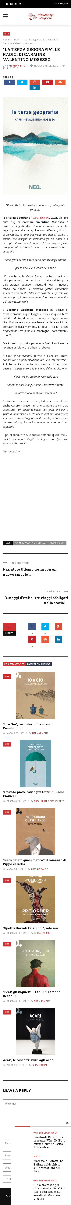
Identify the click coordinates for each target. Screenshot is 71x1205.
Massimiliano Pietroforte (49, 801)
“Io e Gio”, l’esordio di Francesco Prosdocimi (27, 726)
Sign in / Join (61, 3)
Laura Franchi (42, 933)
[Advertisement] (35, 495)
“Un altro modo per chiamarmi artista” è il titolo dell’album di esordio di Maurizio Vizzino (49, 1191)
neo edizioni (57, 542)
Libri (6, 34)
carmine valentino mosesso (30, 542)
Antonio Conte (39, 869)
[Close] (67, 1123)
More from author (38, 664)
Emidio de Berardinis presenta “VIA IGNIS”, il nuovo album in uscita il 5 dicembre (50, 1142)
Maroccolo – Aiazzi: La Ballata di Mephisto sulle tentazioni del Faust (48, 1166)
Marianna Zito (16, 65)
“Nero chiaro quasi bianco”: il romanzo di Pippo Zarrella (34, 862)
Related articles (14, 664)
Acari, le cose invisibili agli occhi (29, 1060)
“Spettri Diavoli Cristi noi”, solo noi (30, 928)
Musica (54, 1133)
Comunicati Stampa (42, 1133)
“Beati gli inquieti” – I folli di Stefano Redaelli (31, 994)
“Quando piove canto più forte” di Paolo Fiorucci (33, 794)
